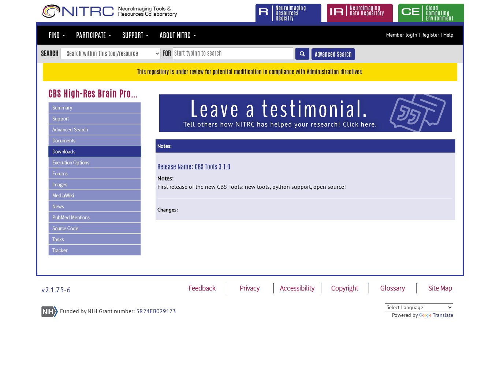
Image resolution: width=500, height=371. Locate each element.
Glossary (392, 288)
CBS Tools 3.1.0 (212, 166)
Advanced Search (333, 54)
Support (60, 118)
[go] (302, 54)
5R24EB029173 (156, 311)
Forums (60, 173)
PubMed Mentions (71, 217)
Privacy (250, 288)
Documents (63, 140)
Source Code (65, 228)
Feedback (202, 288)
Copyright (344, 288)
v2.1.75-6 (56, 290)
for (167, 53)
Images (59, 184)
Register (430, 34)
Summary (62, 107)
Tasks (58, 239)
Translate (443, 315)
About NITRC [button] (176, 35)
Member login (401, 34)
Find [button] (55, 35)
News (58, 206)
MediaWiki (63, 195)
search (50, 53)
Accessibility (297, 288)
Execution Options (70, 162)
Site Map (440, 288)
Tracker (59, 250)
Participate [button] (92, 35)
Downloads (63, 151)
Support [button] (133, 35)
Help (448, 34)
